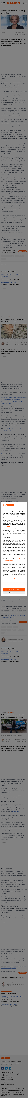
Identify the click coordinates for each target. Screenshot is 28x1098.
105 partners (15, 578)
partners (8, 526)
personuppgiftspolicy (9, 560)
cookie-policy (20, 558)
